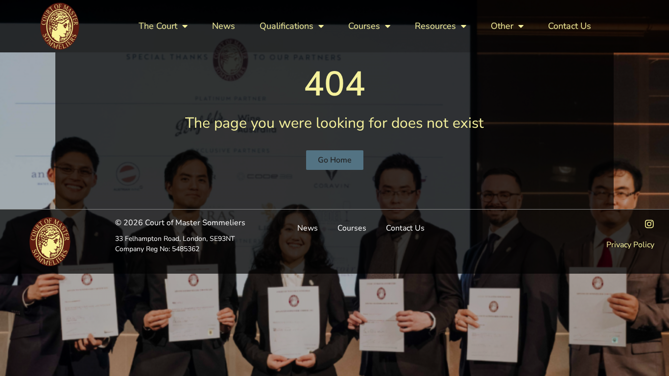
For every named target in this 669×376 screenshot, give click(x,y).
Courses (364, 26)
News (223, 26)
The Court (158, 26)
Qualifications (286, 26)
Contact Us (569, 26)
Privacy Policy (630, 244)
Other (502, 26)
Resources (435, 26)
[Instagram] (649, 224)
